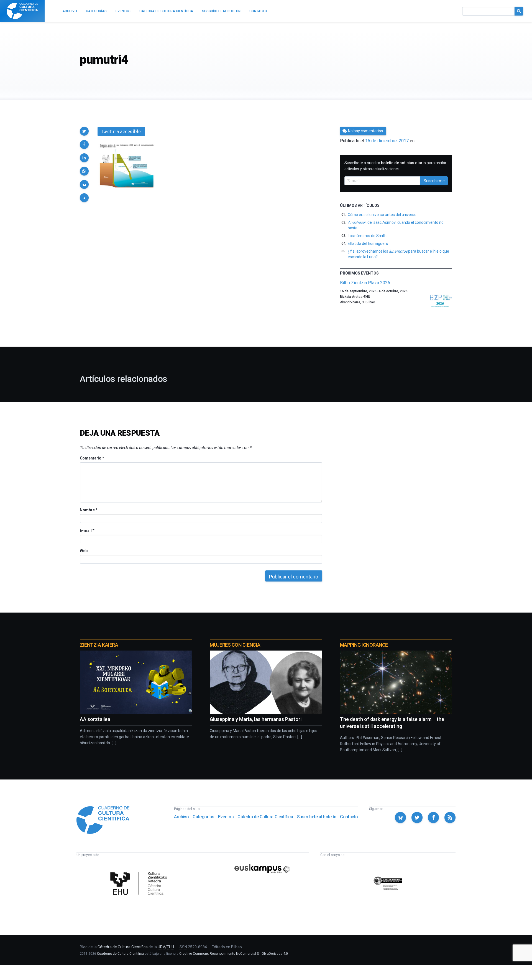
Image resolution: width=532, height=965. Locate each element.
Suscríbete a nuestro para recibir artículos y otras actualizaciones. (395, 166)
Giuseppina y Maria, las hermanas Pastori (255, 719)
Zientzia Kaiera (99, 645)
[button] (84, 131)
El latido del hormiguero (368, 243)
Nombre (88, 510)
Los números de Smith (367, 235)
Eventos (226, 816)
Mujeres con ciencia (235, 645)
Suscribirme (434, 181)
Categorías (203, 816)
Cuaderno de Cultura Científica (120, 954)
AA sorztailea (95, 719)
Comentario (92, 458)
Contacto (349, 816)
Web (84, 550)
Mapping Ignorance (364, 645)
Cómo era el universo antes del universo (382, 214)
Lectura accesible (121, 131)
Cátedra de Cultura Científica (265, 816)
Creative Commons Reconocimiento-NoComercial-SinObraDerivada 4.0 (233, 954)
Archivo (181, 816)
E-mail (87, 530)
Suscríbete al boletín (316, 816)
